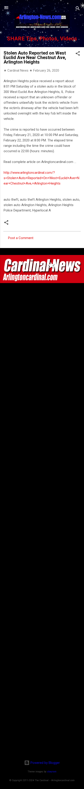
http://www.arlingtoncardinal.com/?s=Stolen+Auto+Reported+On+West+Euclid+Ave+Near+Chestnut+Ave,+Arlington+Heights (41, 178)
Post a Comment (20, 238)
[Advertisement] (42, 727)
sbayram (51, 771)
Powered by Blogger (45, 763)
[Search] (77, 9)
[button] (77, 54)
